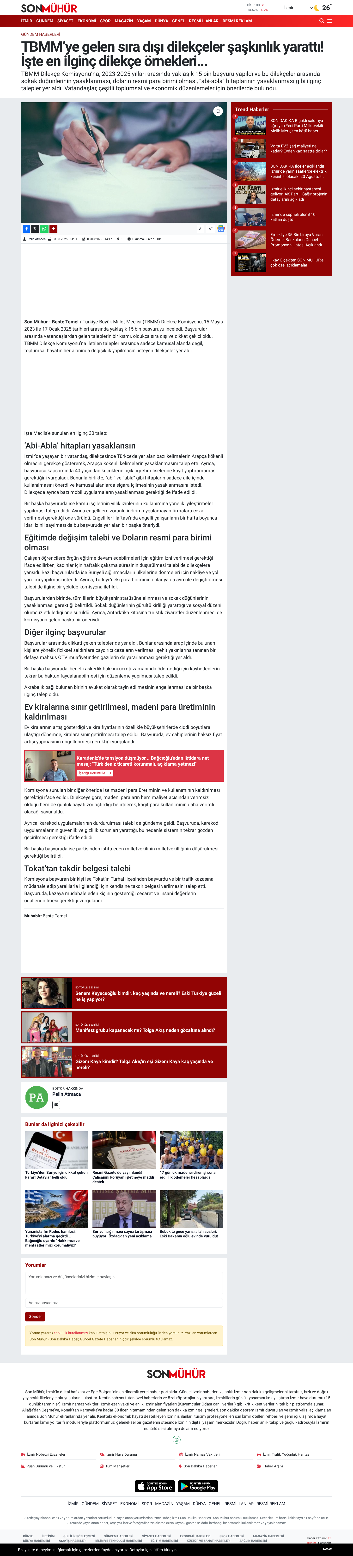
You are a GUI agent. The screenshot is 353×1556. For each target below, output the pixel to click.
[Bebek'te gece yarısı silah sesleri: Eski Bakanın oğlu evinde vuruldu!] (191, 1208)
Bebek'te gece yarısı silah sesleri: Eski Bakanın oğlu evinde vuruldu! (189, 1233)
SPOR (105, 20)
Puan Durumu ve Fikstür (46, 1466)
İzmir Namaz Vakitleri (202, 1454)
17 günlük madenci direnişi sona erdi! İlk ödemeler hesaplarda (188, 1174)
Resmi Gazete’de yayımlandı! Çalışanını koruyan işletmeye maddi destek (123, 1177)
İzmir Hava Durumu (121, 1454)
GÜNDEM (44, 20)
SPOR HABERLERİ (231, 1536)
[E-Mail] (56, 1105)
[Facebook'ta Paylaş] (26, 229)
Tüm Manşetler (117, 1466)
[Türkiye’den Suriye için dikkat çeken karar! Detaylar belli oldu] (56, 1150)
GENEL (178, 20)
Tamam (327, 1549)
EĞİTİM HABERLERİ (164, 1541)
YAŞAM (144, 20)
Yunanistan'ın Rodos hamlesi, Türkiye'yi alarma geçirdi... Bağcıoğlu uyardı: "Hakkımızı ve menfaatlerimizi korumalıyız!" (52, 1238)
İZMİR (26, 20)
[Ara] (322, 21)
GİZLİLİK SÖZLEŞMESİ (79, 1536)
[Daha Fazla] (53, 229)
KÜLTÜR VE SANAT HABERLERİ (209, 1541)
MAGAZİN (124, 20)
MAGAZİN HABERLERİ (268, 1536)
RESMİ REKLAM (237, 20)
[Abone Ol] (221, 228)
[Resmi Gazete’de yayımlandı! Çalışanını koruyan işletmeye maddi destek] (124, 1150)
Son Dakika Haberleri (201, 1466)
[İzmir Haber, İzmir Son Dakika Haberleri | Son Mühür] (49, 7)
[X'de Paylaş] (35, 229)
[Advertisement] (124, 280)
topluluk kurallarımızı (71, 1333)
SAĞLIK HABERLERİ (253, 1541)
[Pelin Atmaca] (36, 1097)
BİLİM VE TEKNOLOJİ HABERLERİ (118, 1541)
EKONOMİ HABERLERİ (195, 1536)
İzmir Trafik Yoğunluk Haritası (286, 1454)
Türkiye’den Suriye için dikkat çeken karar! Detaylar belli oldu (56, 1174)
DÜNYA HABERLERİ (36, 1541)
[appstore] (155, 1486)
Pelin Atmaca (37, 239)
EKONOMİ (87, 20)
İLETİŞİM (48, 1536)
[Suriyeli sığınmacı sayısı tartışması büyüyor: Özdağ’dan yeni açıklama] (124, 1208)
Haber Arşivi (273, 1466)
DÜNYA (161, 20)
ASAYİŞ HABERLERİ (72, 1541)
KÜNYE (28, 1536)
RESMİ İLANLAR (204, 20)
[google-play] (198, 1486)
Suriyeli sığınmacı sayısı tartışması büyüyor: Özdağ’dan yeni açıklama (122, 1233)
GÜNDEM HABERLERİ (118, 1536)
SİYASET (65, 20)
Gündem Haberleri (40, 34)
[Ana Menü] (328, 21)
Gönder (35, 1316)
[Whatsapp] (177, 1440)
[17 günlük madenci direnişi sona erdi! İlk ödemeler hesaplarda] (191, 1150)
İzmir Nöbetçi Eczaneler (46, 1454)
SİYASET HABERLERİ (156, 1536)
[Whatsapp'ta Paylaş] (44, 229)
